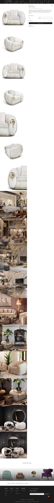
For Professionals (23, 490)
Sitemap (38, 501)
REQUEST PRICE (40, 23)
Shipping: (30, 20)
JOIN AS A (22, 1)
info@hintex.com (23, 499)
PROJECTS (17, 1)
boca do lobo (31, 5)
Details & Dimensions (31, 26)
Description (30, 25)
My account (17, 490)
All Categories (12, 490)
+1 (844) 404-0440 (31, 499)
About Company (7, 490)
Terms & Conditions (29, 501)
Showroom (6, 493)
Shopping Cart (17, 493)
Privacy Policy (34, 501)
